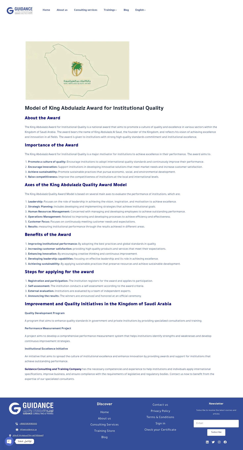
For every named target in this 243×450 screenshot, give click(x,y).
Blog (126, 10)
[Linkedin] (207, 442)
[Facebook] (225, 442)
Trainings (109, 10)
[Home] (19, 10)
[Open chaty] (9, 441)
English (139, 10)
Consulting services (85, 10)
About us (62, 10)
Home (46, 10)
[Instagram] (219, 442)
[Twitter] (213, 442)
